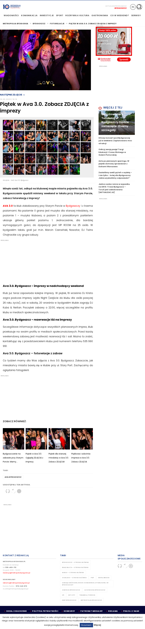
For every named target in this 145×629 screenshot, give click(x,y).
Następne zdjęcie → (12, 94)
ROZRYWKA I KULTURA (77, 15)
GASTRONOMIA (99, 15)
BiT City (71, 595)
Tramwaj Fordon (87, 595)
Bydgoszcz (121, 8)
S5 (63, 595)
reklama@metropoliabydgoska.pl (16, 583)
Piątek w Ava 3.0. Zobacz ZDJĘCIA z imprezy (93, 23)
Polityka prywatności (45, 611)
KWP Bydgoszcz (69, 600)
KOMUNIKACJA (29, 15)
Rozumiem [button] (86, 625)
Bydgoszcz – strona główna (75, 562)
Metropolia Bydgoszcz (91, 600)
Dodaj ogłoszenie (16, 611)
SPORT (59, 15)
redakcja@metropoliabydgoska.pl (16, 573)
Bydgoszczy (73, 206)
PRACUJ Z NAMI (131, 611)
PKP (92, 578)
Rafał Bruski (103, 578)
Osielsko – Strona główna (74, 578)
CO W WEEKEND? (119, 15)
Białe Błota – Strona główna (75, 567)
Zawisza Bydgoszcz (71, 590)
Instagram (131, 566)
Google (19, 491)
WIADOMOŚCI (11, 15)
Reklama (113, 611)
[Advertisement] (46, 261)
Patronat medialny (91, 611)
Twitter (13, 491)
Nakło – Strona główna (73, 572)
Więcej (97, 624)
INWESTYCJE (47, 15)
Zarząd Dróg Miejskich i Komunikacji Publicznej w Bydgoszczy (85, 584)
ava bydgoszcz (13, 477)
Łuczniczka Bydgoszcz (94, 590)
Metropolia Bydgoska (12, 6)
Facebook (8, 491)
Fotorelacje (57, 23)
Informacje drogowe (133, 7)
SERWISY (136, 15)
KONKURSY (69, 611)
